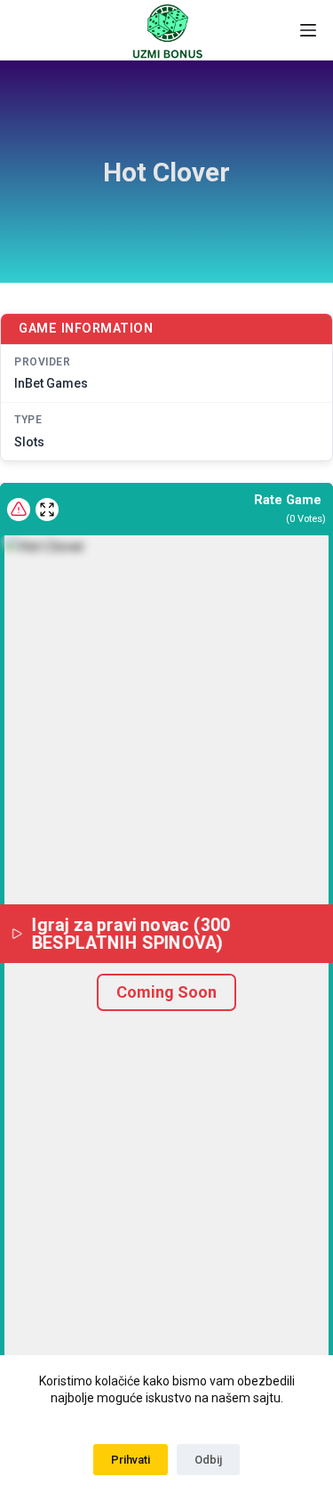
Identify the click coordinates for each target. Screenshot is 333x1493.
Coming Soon (166, 992)
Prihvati (130, 1459)
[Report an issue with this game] (18, 509)
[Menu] (308, 30)
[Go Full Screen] (47, 509)
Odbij (208, 1459)
